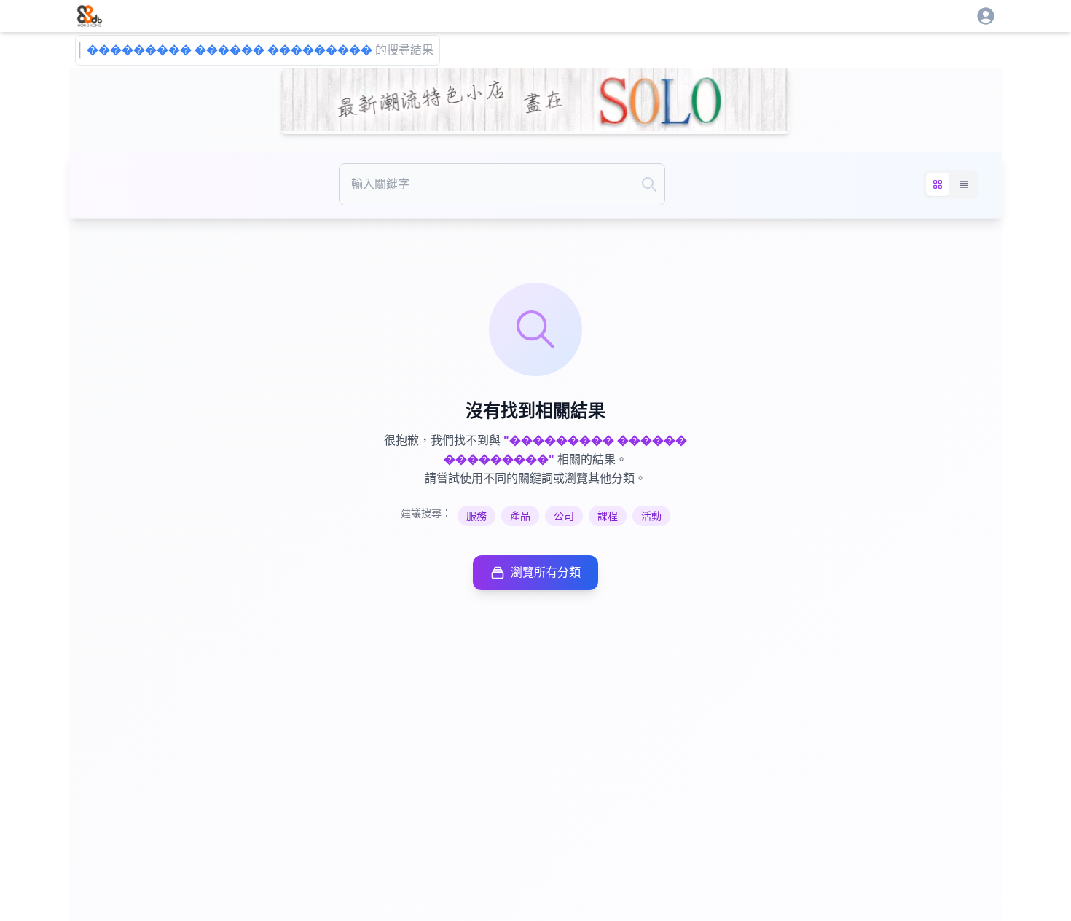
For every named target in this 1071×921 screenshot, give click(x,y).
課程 (607, 516)
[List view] (964, 184)
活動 (651, 516)
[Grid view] (937, 184)
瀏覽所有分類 (546, 572)
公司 (564, 516)
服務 (476, 516)
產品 (520, 516)
